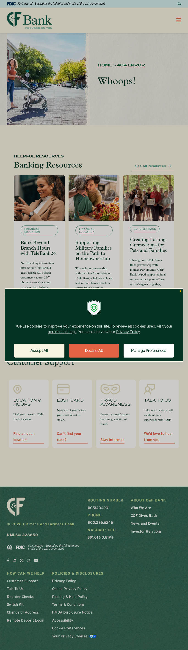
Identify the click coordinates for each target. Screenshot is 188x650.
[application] (94, 325)
